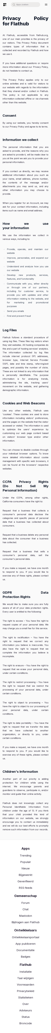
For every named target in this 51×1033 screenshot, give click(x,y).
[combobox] (25, 4)
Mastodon (25, 915)
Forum (25, 902)
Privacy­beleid (25, 991)
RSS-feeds (25, 887)
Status (25, 1016)
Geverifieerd (25, 881)
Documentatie (25, 950)
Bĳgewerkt (25, 875)
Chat (26, 909)
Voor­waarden (25, 984)
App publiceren (25, 943)
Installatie (25, 971)
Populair (25, 862)
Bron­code (25, 1023)
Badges (25, 956)
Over (25, 1004)
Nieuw (25, 868)
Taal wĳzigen (25, 978)
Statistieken (25, 997)
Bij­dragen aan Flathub (26, 922)
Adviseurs (25, 1010)
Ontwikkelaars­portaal (25, 937)
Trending (25, 855)
